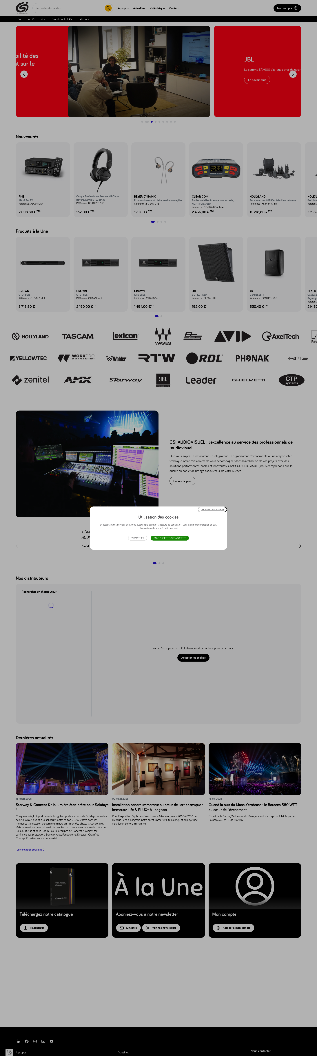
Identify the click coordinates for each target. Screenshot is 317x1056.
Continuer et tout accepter (170, 538)
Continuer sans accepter (212, 509)
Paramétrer (137, 538)
